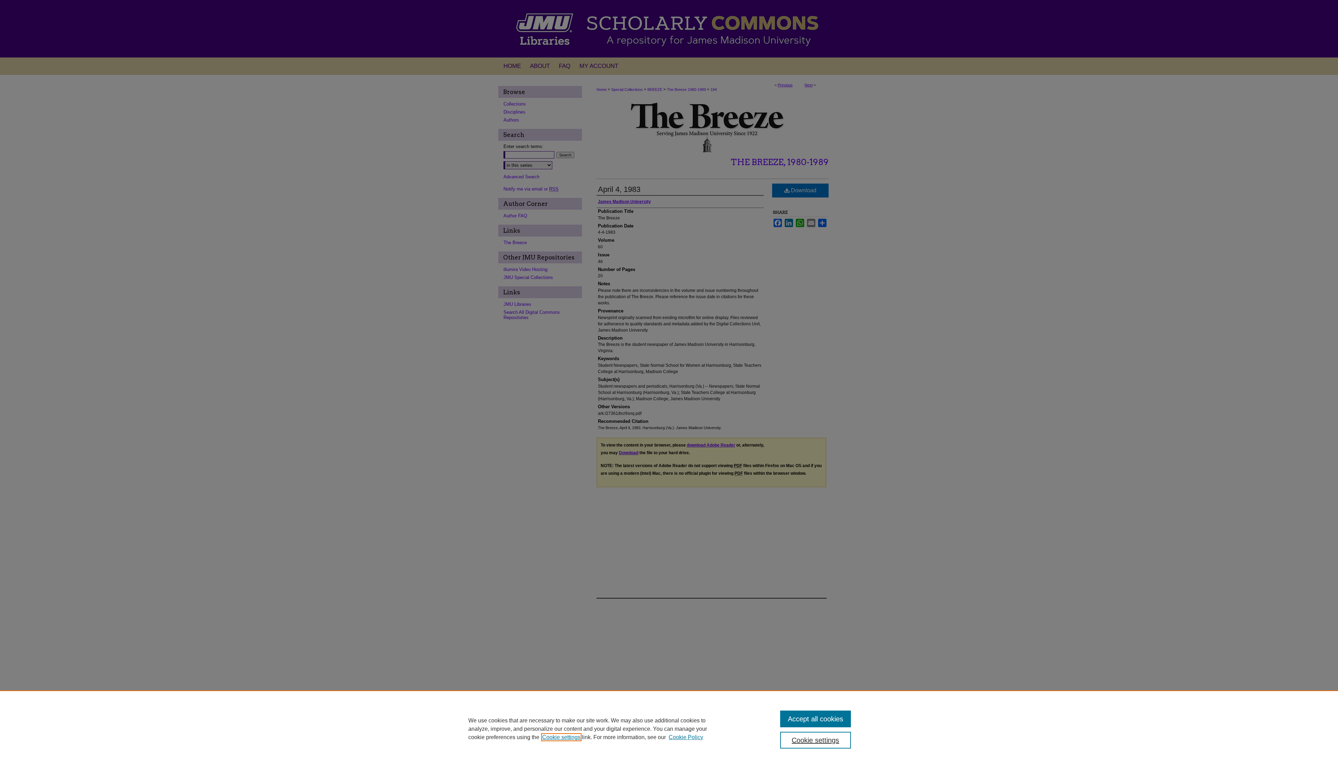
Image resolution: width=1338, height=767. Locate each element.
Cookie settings (561, 737)
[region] (669, 728)
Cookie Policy (686, 737)
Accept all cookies (815, 719)
